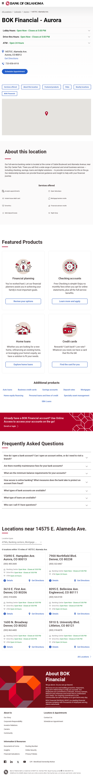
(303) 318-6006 (10, 597)
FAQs (67, 87)
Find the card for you (70, 364)
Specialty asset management (76, 395)
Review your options (23, 301)
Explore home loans (23, 364)
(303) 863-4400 (10, 630)
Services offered (10, 87)
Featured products (52, 87)
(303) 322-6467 (55, 564)
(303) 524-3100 (55, 597)
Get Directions (11, 58)
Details (10, 580)
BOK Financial (9, 94)
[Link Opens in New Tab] (5, 762)
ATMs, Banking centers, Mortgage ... (19, 542)
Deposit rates (69, 390)
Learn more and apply (69, 301)
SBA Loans (46, 401)
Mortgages (85, 390)
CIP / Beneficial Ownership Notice (40, 762)
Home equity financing (13, 395)
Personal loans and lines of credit (43, 395)
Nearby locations (82, 87)
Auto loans (7, 390)
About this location (30, 87)
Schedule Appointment (15, 71)
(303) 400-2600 (10, 564)
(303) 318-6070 (55, 630)
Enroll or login (10, 426)
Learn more (53, 709)
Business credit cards (27, 390)
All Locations (83, 657)
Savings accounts (50, 390)
